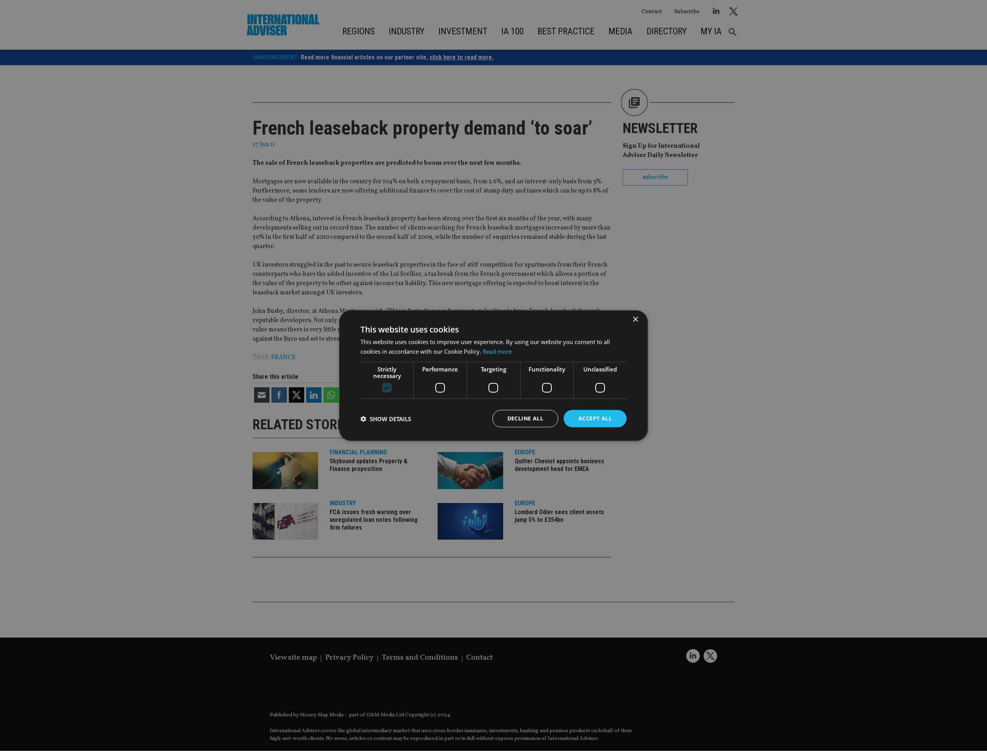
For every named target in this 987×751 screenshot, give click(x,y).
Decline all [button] (525, 418)
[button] (385, 418)
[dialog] (493, 375)
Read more (497, 351)
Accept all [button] (595, 418)
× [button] (635, 319)
